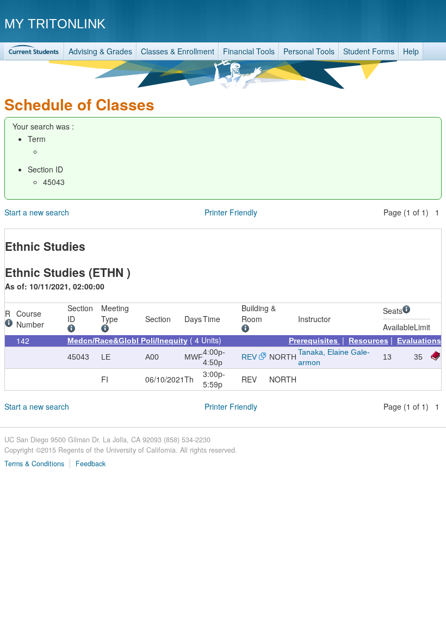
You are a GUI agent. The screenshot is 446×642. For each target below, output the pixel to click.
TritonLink (34, 51)
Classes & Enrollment (177, 51)
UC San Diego (379, 23)
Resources (368, 340)
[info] (10, 324)
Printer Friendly (231, 212)
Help (411, 51)
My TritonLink (55, 23)
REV (249, 357)
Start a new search (36, 212)
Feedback (91, 463)
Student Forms (368, 51)
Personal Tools (308, 51)
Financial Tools (249, 51)
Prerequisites (314, 340)
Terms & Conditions (34, 463)
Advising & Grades (100, 51)
